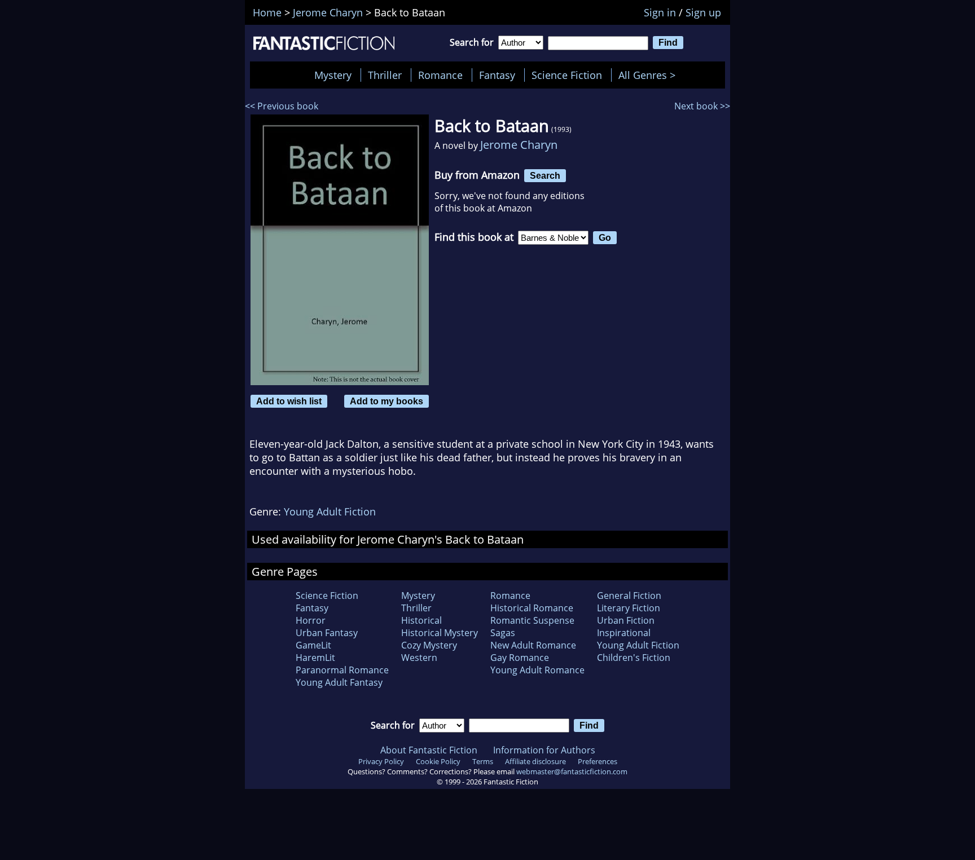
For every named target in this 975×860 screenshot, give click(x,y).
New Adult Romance (533, 645)
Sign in (660, 12)
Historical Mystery (439, 633)
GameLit (313, 645)
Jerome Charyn (518, 144)
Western (419, 657)
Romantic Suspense (532, 620)
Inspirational (624, 633)
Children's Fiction (633, 657)
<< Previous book (281, 106)
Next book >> (702, 106)
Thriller (385, 75)
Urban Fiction (626, 620)
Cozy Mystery (429, 645)
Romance (440, 75)
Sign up (703, 12)
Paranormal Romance (342, 670)
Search (545, 175)
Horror (311, 620)
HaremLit (315, 657)
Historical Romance (531, 608)
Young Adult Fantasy (339, 682)
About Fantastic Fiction (428, 750)
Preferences (597, 761)
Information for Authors (544, 750)
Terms (482, 761)
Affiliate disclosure (535, 761)
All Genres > (649, 75)
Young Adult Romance (537, 670)
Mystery (333, 75)
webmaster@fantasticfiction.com (571, 771)
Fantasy (497, 75)
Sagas (502, 633)
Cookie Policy (438, 761)
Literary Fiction (628, 608)
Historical (421, 620)
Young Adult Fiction (330, 511)
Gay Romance (519, 657)
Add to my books (386, 401)
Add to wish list (289, 401)
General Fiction (629, 595)
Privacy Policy (381, 761)
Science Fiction (567, 75)
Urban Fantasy (327, 633)
